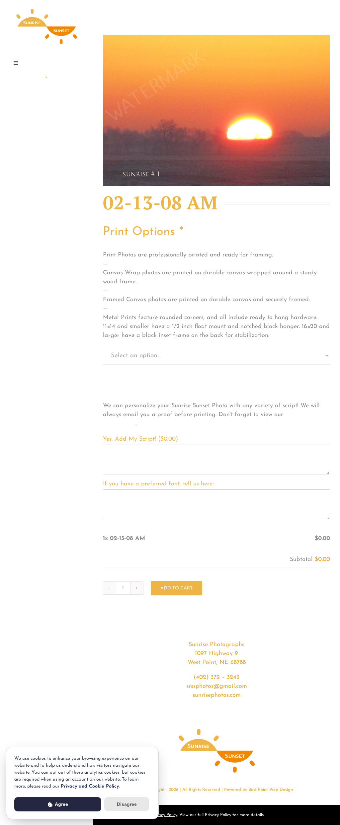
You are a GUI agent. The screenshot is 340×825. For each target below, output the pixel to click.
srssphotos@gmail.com (216, 686)
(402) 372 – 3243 (216, 678)
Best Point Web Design (270, 790)
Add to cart (176, 588)
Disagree (127, 804)
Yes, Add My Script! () (140, 439)
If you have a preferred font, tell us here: (158, 484)
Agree (61, 804)
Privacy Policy (164, 815)
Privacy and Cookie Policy (90, 786)
